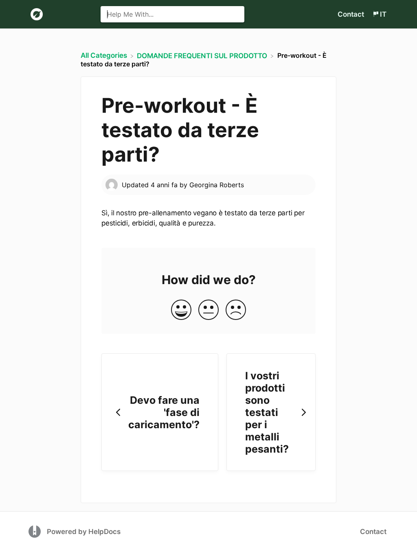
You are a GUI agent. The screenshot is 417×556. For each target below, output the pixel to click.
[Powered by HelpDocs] (36, 531)
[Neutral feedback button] (208, 310)
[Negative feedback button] (235, 310)
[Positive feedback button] (181, 310)
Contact (351, 14)
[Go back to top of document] (366, 513)
